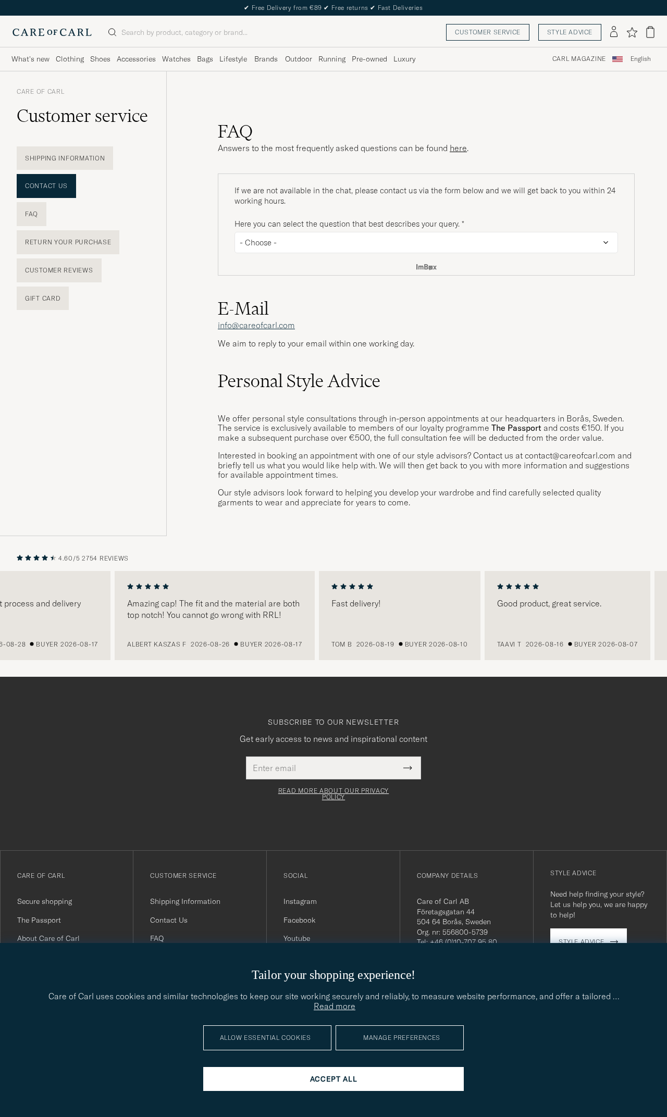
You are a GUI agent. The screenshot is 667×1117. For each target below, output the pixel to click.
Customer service (488, 32)
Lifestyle (233, 59)
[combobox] (641, 59)
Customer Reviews (59, 270)
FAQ (31, 214)
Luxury (404, 59)
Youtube (296, 938)
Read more (334, 1006)
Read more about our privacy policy (333, 794)
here (458, 148)
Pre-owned (369, 59)
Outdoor (298, 59)
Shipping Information (65, 158)
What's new (30, 59)
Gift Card (42, 298)
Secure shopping (44, 901)
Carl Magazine (579, 59)
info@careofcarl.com (256, 325)
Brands (266, 59)
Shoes (100, 59)
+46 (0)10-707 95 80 (463, 942)
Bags (205, 59)
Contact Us (46, 186)
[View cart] (650, 32)
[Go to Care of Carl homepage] (52, 32)
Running (331, 59)
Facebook (299, 920)
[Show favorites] (631, 32)
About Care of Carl (48, 938)
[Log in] (613, 32)
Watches (176, 59)
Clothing (70, 59)
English (641, 59)
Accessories (136, 59)
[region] (333, 616)
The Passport (39, 920)
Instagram (300, 901)
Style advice (569, 32)
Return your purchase (68, 242)
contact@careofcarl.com (570, 455)
